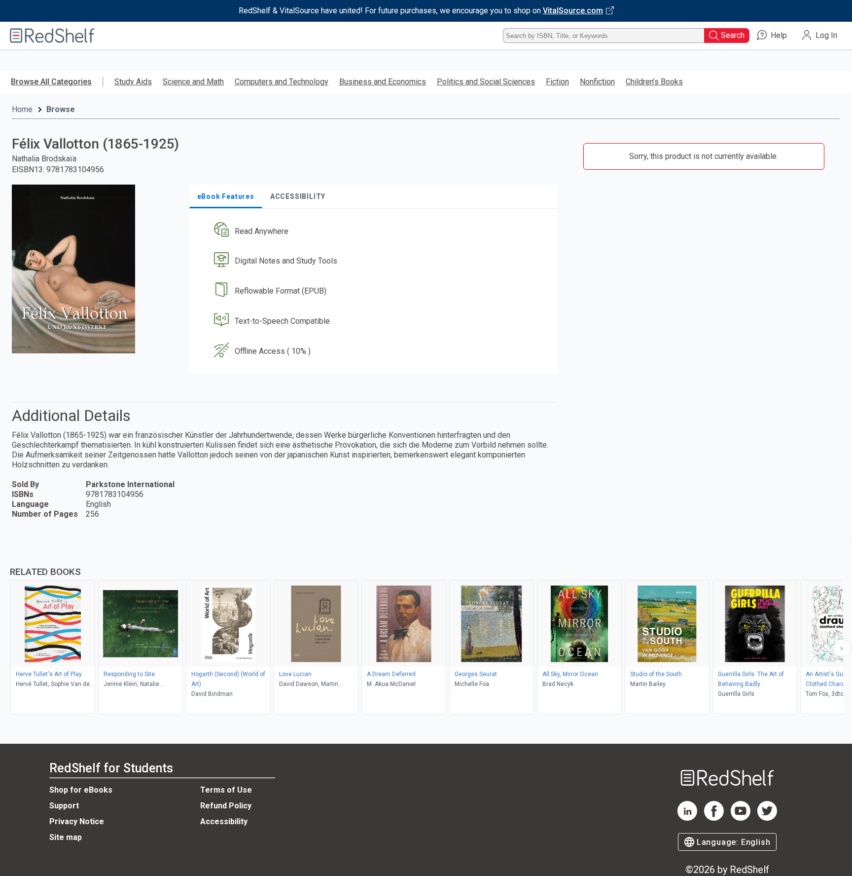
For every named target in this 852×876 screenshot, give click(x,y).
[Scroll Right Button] (842, 648)
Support (64, 805)
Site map (65, 837)
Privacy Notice (76, 821)
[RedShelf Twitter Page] (767, 818)
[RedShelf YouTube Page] (740, 818)
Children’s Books (654, 81)
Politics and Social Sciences (486, 81)
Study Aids (133, 81)
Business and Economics (382, 81)
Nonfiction (597, 81)
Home (22, 109)
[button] (375, 231)
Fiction (557, 81)
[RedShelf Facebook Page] (714, 818)
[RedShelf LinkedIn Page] (687, 818)
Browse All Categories (51, 81)
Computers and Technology (281, 81)
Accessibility (224, 821)
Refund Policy (225, 805)
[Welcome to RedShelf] (52, 35)
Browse (60, 109)
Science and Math (193, 81)
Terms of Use (226, 790)
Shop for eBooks (80, 790)
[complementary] (426, 629)
